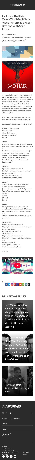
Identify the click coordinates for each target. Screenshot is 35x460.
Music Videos (8, 41)
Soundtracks (20, 41)
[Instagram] (12, 284)
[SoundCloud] (20, 284)
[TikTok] (28, 284)
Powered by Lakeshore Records (10, 453)
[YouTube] (14, 284)
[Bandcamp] (26, 284)
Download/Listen (25, 124)
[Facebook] (6, 284)
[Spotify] (23, 284)
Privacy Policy (26, 453)
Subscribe (6, 435)
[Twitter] (9, 284)
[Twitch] (17, 284)
